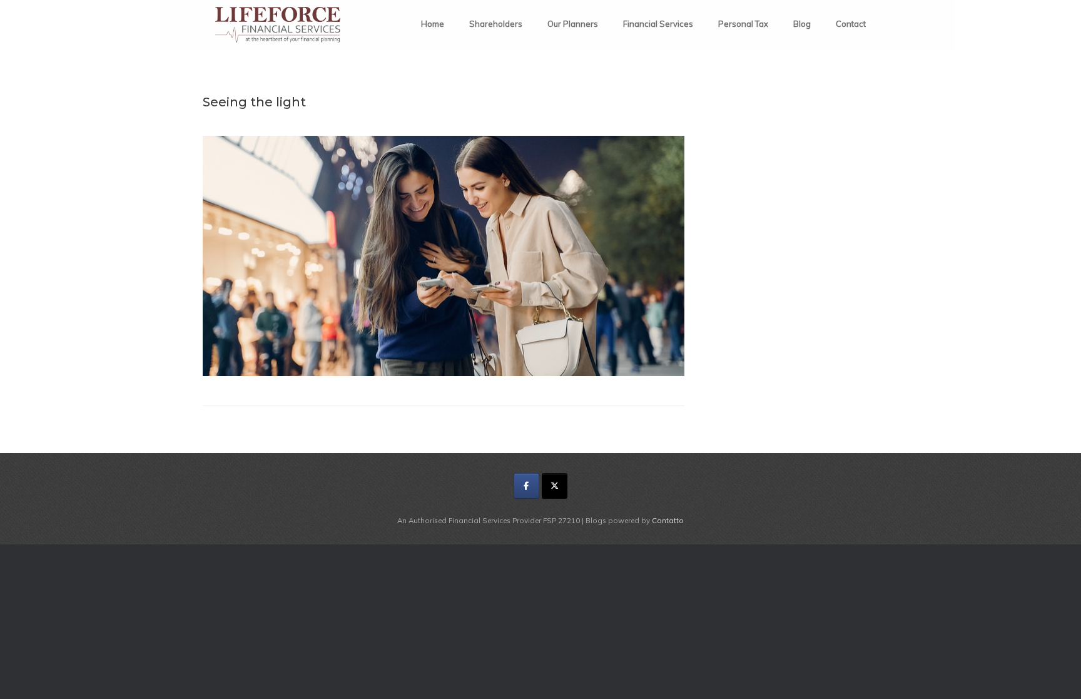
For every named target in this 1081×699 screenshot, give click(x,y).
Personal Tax (743, 24)
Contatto (668, 520)
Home (432, 24)
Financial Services (658, 24)
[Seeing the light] (443, 373)
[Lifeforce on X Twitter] (554, 486)
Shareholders (495, 24)
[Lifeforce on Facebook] (526, 486)
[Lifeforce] (278, 25)
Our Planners (572, 24)
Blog (802, 24)
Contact (851, 24)
